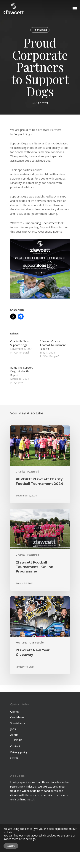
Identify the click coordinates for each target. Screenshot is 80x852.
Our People (36, 642)
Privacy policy (19, 752)
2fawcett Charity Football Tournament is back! (53, 345)
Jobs (13, 729)
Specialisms (17, 723)
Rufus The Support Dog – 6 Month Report (21, 371)
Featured (40, 30)
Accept (11, 845)
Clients (14, 711)
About (14, 735)
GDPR (14, 758)
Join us (18, 740)
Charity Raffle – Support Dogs (19, 343)
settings (30, 839)
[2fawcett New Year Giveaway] (40, 635)
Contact (15, 746)
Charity (20, 471)
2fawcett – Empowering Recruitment (33, 223)
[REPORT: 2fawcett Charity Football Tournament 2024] (40, 464)
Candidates (17, 717)
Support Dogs (23, 134)
